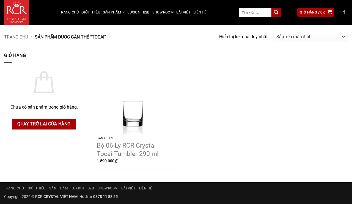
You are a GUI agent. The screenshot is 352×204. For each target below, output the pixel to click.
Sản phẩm (112, 12)
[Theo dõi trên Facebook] (344, 12)
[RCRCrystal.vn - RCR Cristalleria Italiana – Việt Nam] (27, 12)
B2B (146, 12)
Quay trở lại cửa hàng (44, 124)
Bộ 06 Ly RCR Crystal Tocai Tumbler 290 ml (128, 150)
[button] (315, 12)
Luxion (133, 12)
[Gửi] (276, 12)
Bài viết (183, 12)
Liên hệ (200, 12)
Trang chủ (69, 12)
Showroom (163, 12)
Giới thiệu (90, 12)
